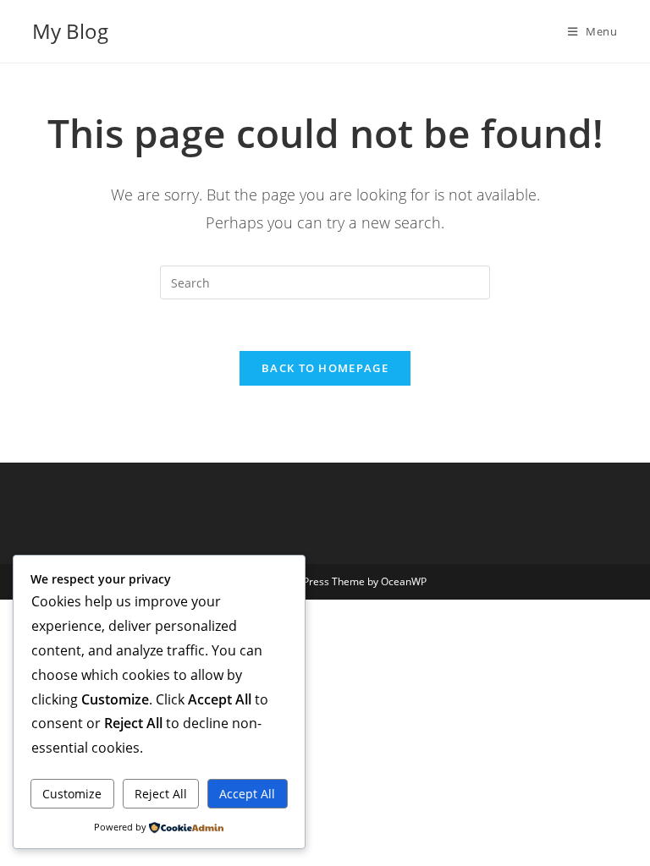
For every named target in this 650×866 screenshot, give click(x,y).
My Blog (70, 31)
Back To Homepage (325, 367)
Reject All (161, 794)
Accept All (247, 794)
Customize (72, 794)
